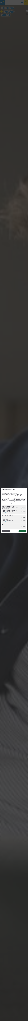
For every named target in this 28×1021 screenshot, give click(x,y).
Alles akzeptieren (22, 531)
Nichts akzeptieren (6, 531)
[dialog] (14, 510)
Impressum (4, 491)
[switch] (23, 508)
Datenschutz (8, 491)
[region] (14, 517)
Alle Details (5, 512)
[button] (22, 508)
